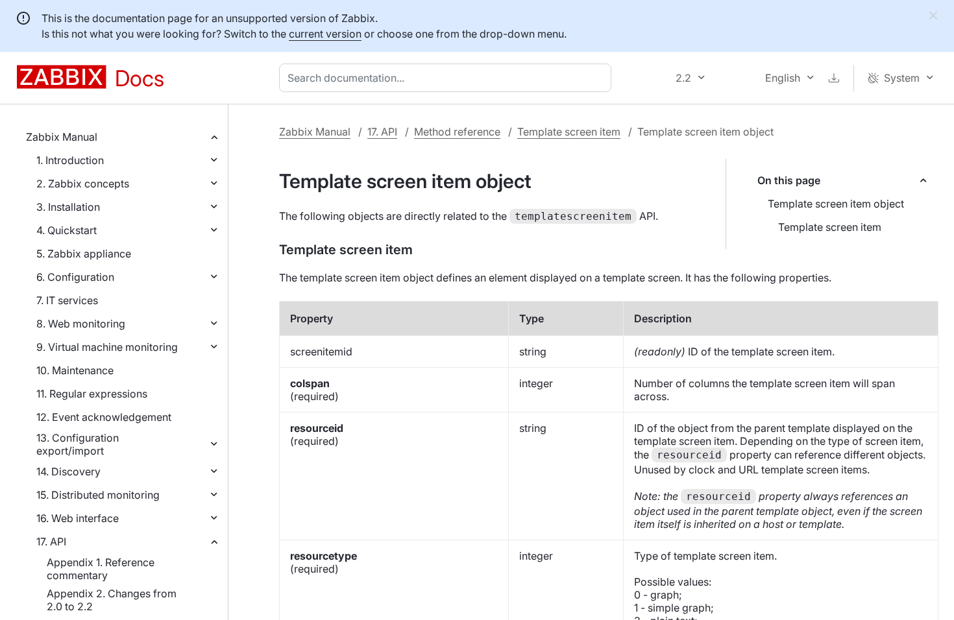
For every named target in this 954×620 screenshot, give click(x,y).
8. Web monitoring (80, 323)
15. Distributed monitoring (98, 494)
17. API (51, 541)
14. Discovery (68, 471)
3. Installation (68, 206)
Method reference (457, 131)
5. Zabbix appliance (83, 253)
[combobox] (448, 78)
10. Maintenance (75, 370)
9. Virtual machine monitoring (107, 346)
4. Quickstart (66, 230)
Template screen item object (836, 203)
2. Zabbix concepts (82, 183)
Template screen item (568, 131)
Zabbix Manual (61, 136)
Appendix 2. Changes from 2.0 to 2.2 (112, 600)
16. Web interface (77, 518)
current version (325, 33)
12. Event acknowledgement (103, 417)
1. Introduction (70, 160)
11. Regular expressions (91, 393)
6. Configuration (75, 276)
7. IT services (67, 300)
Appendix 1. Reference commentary (100, 569)
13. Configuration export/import (77, 444)
